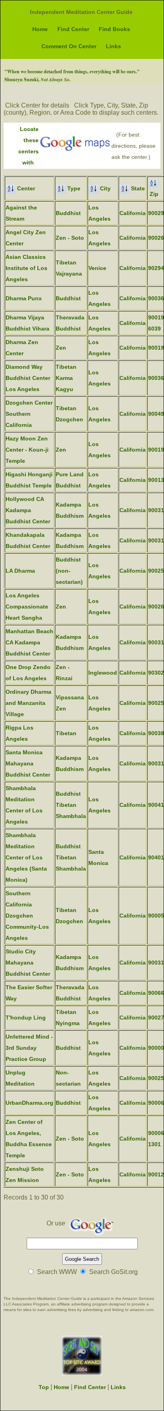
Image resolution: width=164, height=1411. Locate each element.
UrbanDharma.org (29, 1103)
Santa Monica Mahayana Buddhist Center (28, 763)
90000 (156, 1048)
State (137, 188)
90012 (156, 1174)
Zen (61, 347)
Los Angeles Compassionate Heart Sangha (27, 606)
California (132, 213)
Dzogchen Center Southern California (29, 413)
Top (44, 1387)
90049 (156, 414)
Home (40, 29)
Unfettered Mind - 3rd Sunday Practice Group (29, 1047)
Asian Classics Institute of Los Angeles (26, 268)
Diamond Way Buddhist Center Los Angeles (28, 378)
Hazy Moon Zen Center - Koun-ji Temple (27, 449)
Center (25, 188)
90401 (156, 857)
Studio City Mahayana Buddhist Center (28, 962)
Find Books (114, 29)
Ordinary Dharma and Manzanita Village (28, 703)
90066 (156, 993)
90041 (156, 805)
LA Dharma (20, 571)
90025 (156, 571)
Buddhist (68, 213)
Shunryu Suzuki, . (37, 79)
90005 (156, 915)
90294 (156, 268)
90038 (156, 733)
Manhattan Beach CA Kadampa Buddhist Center (29, 642)
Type (73, 188)
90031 (156, 510)
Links (113, 46)
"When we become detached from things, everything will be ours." (72, 71)
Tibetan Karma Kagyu (66, 378)
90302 (156, 672)
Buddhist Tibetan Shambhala (71, 805)
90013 (156, 480)
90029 (156, 213)
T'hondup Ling (26, 1017)
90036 (156, 298)
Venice (97, 268)
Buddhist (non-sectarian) (69, 570)
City (104, 188)
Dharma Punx (24, 298)
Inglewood (102, 672)
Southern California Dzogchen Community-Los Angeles (27, 915)
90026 (156, 238)
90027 (156, 1017)
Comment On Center (68, 46)
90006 (156, 1103)
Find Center (73, 29)
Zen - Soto (70, 238)
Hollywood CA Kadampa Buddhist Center (28, 510)
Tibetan (66, 733)
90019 (156, 347)
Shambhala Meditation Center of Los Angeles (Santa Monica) (26, 857)
